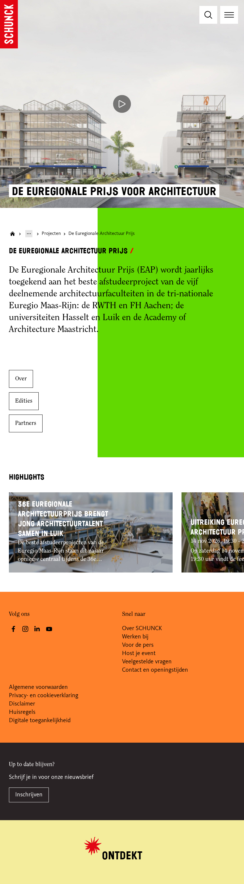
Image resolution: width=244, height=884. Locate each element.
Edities (23, 401)
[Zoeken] (208, 15)
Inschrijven (29, 795)
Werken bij (135, 637)
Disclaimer (22, 704)
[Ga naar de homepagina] (9, 24)
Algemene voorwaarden (38, 687)
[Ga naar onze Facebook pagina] (13, 628)
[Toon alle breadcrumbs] (28, 233)
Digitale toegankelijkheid (40, 721)
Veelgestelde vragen (147, 662)
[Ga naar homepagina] (12, 233)
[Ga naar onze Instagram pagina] (25, 628)
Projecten (51, 233)
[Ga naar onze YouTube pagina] (49, 628)
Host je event (139, 654)
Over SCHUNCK (142, 629)
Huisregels (22, 712)
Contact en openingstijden (155, 670)
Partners (25, 423)
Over (21, 379)
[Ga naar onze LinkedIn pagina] (37, 628)
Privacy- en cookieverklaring (43, 696)
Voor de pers (138, 645)
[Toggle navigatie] (229, 15)
